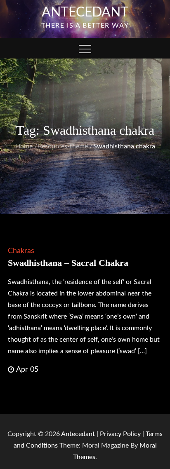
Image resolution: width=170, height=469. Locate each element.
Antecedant (85, 12)
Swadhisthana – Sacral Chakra (68, 263)
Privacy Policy (120, 434)
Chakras (21, 251)
